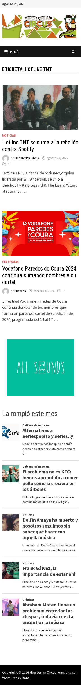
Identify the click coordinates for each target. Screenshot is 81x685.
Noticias (9, 135)
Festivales (10, 261)
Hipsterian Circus (27, 158)
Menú (14, 51)
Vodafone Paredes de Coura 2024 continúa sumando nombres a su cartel (39, 275)
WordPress (10, 678)
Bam (25, 678)
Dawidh (21, 291)
